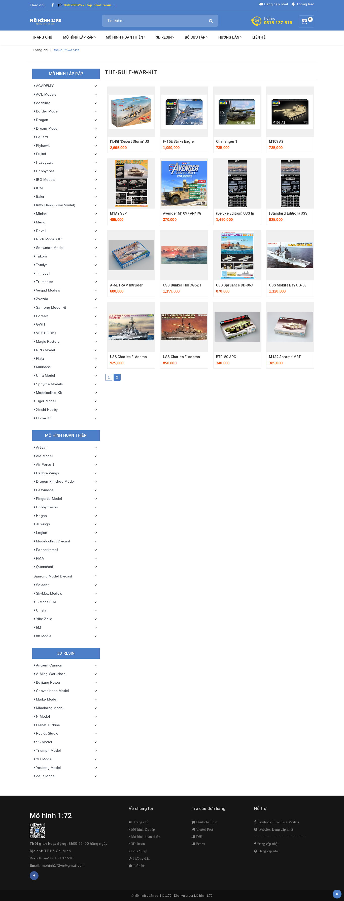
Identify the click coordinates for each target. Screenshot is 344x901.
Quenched (44, 567)
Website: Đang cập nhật (275, 829)
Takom (41, 256)
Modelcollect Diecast (53, 541)
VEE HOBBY (46, 333)
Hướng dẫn (141, 858)
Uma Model (45, 375)
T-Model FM (46, 602)
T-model (43, 273)
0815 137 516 (278, 22)
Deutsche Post (206, 822)
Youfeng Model (48, 768)
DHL (199, 836)
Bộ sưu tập (138, 851)
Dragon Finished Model (55, 481)
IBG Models (45, 180)
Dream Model (47, 128)
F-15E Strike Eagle (178, 141)
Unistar (42, 610)
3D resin (164, 37)
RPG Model (45, 350)
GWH (40, 324)
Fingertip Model (49, 499)
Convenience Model (52, 691)
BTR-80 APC (226, 357)
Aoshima (43, 103)
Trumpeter (44, 282)
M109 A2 (276, 141)
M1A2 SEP (118, 213)
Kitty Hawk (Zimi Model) (55, 205)
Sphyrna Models (49, 384)
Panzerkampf (47, 550)
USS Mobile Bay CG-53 (287, 285)
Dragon (42, 120)
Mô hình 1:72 (203, 895)
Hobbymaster (47, 507)
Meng (40, 222)
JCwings (43, 524)
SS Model (44, 742)
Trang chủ (42, 37)
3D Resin (137, 844)
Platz (40, 358)
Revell (41, 231)
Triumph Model (48, 750)
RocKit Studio (47, 733)
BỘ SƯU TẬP (195, 37)
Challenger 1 (226, 141)
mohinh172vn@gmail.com (63, 865)
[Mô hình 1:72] (45, 20)
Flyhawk (43, 145)
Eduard (42, 137)
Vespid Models (48, 290)
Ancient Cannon (49, 665)
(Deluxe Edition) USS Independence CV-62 (251, 213)
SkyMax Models (49, 593)
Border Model (47, 111)
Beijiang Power (48, 682)
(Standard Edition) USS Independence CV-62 (306, 213)
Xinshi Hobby (47, 410)
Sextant (42, 585)
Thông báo (304, 4)
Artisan (42, 447)
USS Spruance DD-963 (234, 285)
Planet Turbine (48, 725)
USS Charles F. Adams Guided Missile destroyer (150, 357)
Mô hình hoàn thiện (125, 37)
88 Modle (43, 636)
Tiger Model (46, 401)
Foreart (42, 316)
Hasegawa (44, 162)
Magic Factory (47, 341)
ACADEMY (45, 86)
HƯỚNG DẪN (229, 37)
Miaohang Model (50, 708)
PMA (40, 558)
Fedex (200, 844)
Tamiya (42, 265)
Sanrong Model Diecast (52, 576)
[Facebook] (53, 5)
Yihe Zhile (44, 619)
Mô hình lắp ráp (78, 37)
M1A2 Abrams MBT (285, 357)
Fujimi (41, 154)
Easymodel (45, 490)
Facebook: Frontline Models (277, 822)
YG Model (44, 759)
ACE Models (46, 94)
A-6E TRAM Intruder (126, 285)
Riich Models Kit (49, 239)
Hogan (41, 516)
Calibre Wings (47, 473)
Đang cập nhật (275, 4)
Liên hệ (258, 37)
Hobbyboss (45, 171)
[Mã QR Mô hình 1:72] (75, 830)
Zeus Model (46, 776)
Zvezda (42, 299)
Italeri (40, 196)
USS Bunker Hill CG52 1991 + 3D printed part (199, 285)
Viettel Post (204, 829)
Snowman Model (49, 248)
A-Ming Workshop (50, 674)
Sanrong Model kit (51, 307)
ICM (39, 188)
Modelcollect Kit (49, 393)
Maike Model (46, 699)
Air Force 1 (45, 464)
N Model (43, 716)
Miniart (41, 214)
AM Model (44, 456)
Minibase (43, 367)
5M (38, 627)
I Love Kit (44, 418)
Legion (41, 533)
